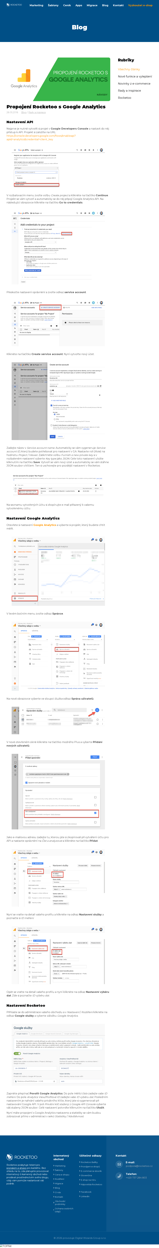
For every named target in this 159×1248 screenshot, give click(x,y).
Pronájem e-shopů (90, 1166)
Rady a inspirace (37, 112)
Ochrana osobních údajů (64, 1210)
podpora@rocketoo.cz (139, 1165)
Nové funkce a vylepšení (135, 76)
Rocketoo (124, 98)
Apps (78, 5)
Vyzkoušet (140, 5)
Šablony (53, 5)
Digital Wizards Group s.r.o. (90, 1237)
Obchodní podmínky (60, 1202)
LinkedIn (85, 1196)
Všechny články (129, 69)
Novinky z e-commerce (134, 83)
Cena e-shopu (62, 1174)
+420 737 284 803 (136, 1177)
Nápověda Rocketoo (91, 1184)
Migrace (92, 5)
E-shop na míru (88, 1180)
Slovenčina (86, 1175)
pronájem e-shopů (16, 1168)
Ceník (67, 5)
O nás (58, 1192)
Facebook (86, 1192)
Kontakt (118, 5)
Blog (105, 5)
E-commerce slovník (91, 1171)
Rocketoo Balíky (89, 1162)
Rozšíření (59, 1179)
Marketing (36, 5)
